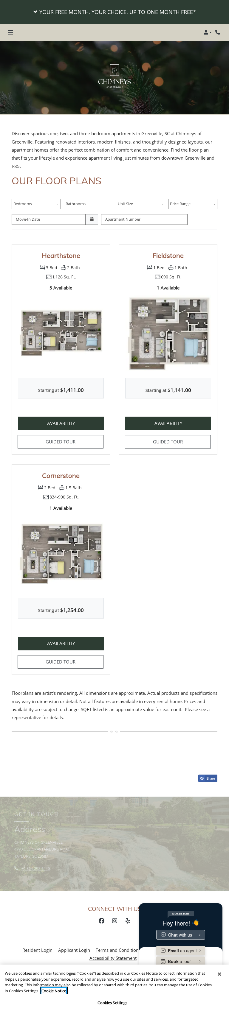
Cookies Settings (112, 1002)
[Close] (219, 974)
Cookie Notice (53, 990)
